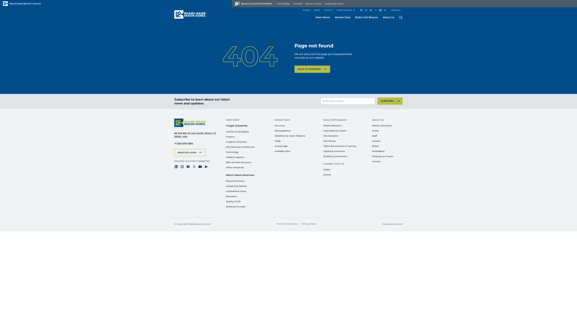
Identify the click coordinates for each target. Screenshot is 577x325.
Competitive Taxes (236, 191)
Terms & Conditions (287, 224)
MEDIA (317, 10)
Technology (232, 152)
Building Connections (335, 156)
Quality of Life (233, 201)
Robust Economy (235, 181)
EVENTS (306, 10)
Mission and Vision (382, 125)
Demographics (283, 130)
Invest (375, 130)
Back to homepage (309, 69)
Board (375, 146)
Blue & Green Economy (238, 162)
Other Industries (235, 167)
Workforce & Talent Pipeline (290, 136)
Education (231, 196)
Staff (374, 136)
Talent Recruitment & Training (339, 146)
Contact (376, 161)
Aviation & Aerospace (237, 131)
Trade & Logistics (235, 157)
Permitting (329, 141)
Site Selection (330, 136)
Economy (280, 125)
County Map (281, 146)
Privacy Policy (309, 224)
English (395, 10)
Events (327, 174)
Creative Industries (236, 142)
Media (326, 169)
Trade (278, 141)
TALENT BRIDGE (344, 10)
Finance (230, 136)
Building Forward (235, 206)
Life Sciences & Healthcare (240, 147)
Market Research (332, 125)
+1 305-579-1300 (183, 143)
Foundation (378, 151)
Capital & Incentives (334, 151)
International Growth (334, 130)
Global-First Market (236, 186)
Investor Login (187, 152)
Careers (376, 141)
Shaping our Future (382, 156)
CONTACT (328, 10)
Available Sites (282, 151)
